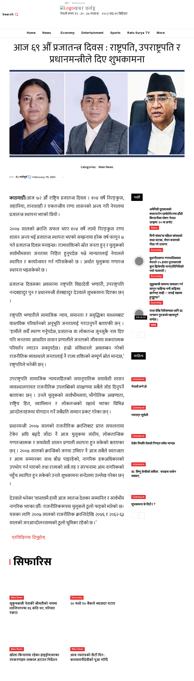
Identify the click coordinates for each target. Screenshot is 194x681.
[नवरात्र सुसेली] (157, 402)
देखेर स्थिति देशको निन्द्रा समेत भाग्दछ (153, 443)
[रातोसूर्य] (12, 177)
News (154, 227)
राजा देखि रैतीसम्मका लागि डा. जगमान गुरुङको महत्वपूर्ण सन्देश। (166, 315)
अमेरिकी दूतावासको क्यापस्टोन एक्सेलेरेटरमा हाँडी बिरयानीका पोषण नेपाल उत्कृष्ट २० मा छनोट (166, 215)
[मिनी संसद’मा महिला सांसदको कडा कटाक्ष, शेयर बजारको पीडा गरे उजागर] (139, 239)
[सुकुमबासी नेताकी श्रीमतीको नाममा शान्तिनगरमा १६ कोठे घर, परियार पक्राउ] (36, 586)
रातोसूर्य (23, 177)
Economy (77, 597)
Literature (138, 379)
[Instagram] (163, 14)
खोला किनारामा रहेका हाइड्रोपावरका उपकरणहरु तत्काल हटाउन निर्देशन (34, 657)
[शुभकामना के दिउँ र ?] (157, 491)
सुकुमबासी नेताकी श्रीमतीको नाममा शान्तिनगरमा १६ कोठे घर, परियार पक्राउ (33, 608)
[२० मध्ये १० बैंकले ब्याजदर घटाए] (97, 586)
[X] (173, 14)
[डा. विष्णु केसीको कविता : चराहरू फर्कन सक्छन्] (157, 458)
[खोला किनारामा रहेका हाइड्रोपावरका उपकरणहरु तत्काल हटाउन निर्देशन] (36, 638)
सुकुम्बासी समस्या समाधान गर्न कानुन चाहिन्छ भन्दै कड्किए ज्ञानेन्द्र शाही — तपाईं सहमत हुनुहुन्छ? (166, 290)
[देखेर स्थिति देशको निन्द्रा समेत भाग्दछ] (157, 430)
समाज (153, 324)
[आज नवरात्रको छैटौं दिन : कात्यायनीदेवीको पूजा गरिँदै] (97, 638)
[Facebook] (152, 14)
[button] (10, 14)
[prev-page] (134, 335)
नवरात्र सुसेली (139, 415)
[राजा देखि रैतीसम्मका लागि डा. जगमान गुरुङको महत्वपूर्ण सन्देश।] (139, 314)
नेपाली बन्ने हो (139, 386)
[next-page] (142, 335)
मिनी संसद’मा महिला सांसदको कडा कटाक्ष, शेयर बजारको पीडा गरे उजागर (166, 240)
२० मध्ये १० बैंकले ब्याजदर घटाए (92, 603)
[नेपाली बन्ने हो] (157, 374)
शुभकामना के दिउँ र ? (143, 504)
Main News (106, 167)
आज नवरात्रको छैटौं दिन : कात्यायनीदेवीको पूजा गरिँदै (89, 657)
